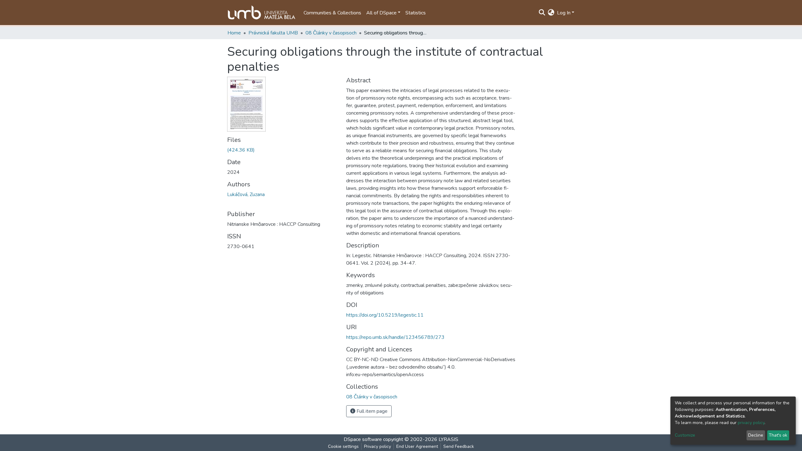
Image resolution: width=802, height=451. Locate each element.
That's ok (778, 435)
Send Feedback (458, 446)
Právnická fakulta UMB (273, 32)
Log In (563, 12)
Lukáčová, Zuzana (246, 194)
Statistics (415, 12)
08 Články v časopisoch (331, 32)
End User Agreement (417, 446)
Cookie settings (343, 446)
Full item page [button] (371, 411)
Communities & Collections (332, 12)
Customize (685, 435)
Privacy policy (377, 446)
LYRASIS (448, 439)
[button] (551, 13)
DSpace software (363, 439)
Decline (755, 435)
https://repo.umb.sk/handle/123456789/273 (395, 337)
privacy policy (751, 423)
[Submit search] (542, 13)
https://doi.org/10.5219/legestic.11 (385, 315)
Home (234, 32)
